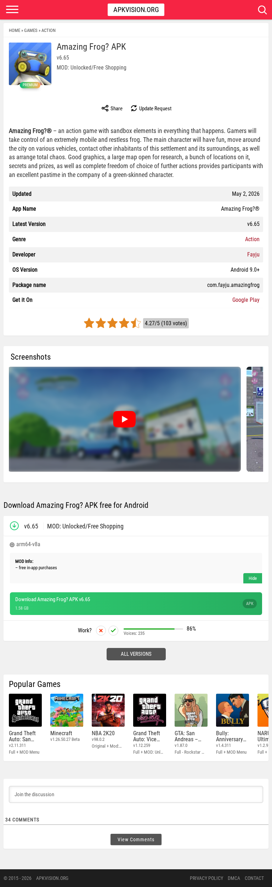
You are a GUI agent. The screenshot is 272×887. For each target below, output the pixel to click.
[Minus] (101, 631)
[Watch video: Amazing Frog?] (124, 419)
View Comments (136, 839)
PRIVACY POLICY (206, 878)
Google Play (246, 299)
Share (116, 108)
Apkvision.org (136, 9)
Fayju (253, 254)
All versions (136, 654)
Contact (254, 878)
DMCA (234, 878)
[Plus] (113, 631)
